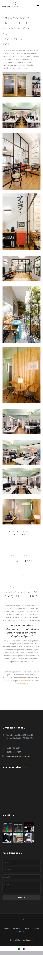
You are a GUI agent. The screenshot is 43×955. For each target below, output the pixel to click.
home (6, 928)
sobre (26, 928)
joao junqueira (28, 940)
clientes (21, 931)
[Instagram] (23, 920)
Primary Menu (38, 5)
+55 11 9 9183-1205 (13, 752)
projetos (24, 680)
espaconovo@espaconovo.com (18, 756)
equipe (36, 928)
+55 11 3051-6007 (13, 748)
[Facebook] (20, 920)
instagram (24, 683)
